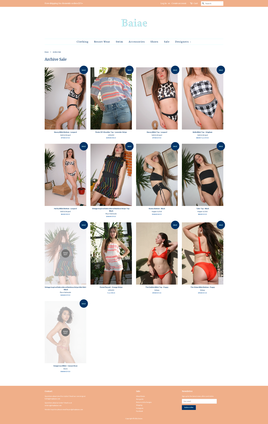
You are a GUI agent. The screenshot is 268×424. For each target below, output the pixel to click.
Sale (166, 41)
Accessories (137, 41)
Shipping (139, 405)
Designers (182, 41)
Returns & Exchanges (144, 402)
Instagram (139, 408)
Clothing (82, 41)
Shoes (154, 41)
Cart (196, 3)
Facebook (139, 411)
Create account (178, 3)
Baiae (140, 418)
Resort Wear (102, 41)
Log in (164, 3)
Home (47, 52)
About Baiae (140, 396)
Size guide (139, 399)
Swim (119, 41)
